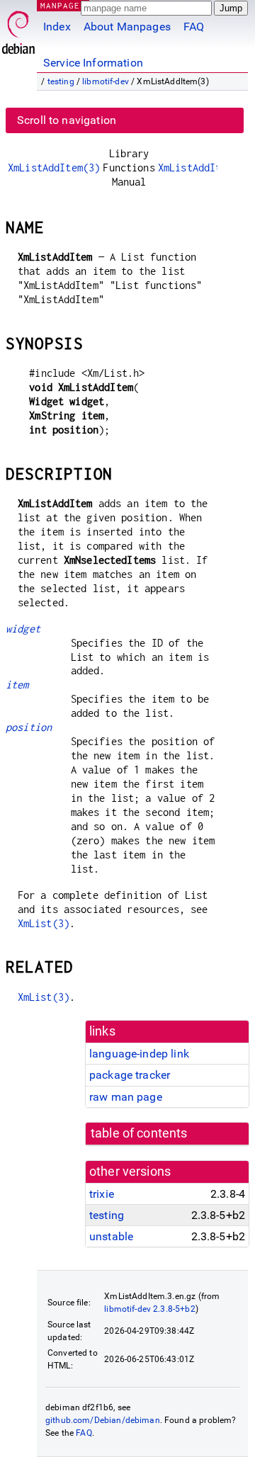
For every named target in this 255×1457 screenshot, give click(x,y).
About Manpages (127, 26)
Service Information (93, 62)
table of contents (139, 1133)
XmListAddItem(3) (54, 167)
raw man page (125, 1097)
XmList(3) (43, 923)
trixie (101, 1194)
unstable (111, 1236)
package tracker (129, 1075)
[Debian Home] (18, 28)
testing (60, 81)
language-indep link (139, 1053)
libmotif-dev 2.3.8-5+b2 (149, 1309)
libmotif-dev (105, 81)
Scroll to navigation (66, 120)
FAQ (193, 26)
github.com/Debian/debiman (102, 1420)
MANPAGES (63, 5)
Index (57, 26)
